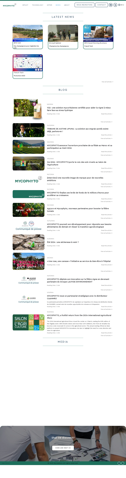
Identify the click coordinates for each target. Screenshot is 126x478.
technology (37, 5)
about (67, 5)
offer (49, 5)
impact (26, 5)
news (58, 5)
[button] (123, 4)
